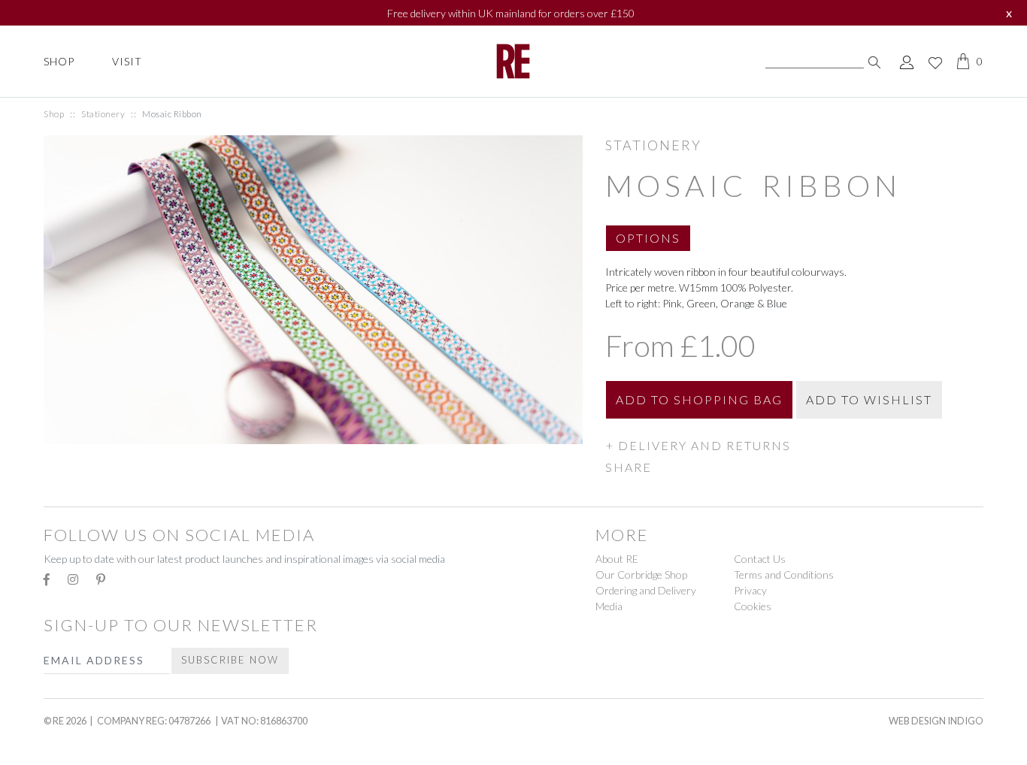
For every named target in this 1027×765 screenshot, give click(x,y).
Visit (127, 61)
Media (609, 606)
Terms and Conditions (784, 574)
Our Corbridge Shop (641, 574)
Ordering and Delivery (645, 590)
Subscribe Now (230, 660)
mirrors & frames (105, 743)
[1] (874, 61)
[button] (648, 244)
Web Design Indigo (936, 721)
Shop (59, 61)
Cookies (752, 606)
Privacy (750, 590)
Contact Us (760, 558)
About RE (616, 558)
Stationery (103, 113)
